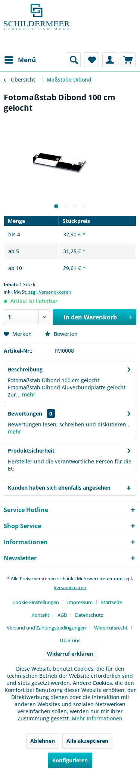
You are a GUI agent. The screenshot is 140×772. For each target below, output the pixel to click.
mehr (28, 394)
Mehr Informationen (97, 718)
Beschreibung (25, 369)
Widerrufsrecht (111, 627)
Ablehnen (42, 740)
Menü (27, 59)
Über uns (70, 640)
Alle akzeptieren (87, 740)
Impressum (80, 602)
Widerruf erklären (70, 653)
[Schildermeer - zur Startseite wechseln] (37, 26)
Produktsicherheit (31, 450)
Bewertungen (25, 413)
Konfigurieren (70, 760)
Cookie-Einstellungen (35, 602)
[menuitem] (20, 59)
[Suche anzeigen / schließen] (73, 59)
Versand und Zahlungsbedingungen (46, 627)
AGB (62, 615)
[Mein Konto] (109, 59)
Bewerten (65, 333)
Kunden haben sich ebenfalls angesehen (59, 487)
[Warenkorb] (128, 59)
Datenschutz (89, 615)
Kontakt (40, 615)
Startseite (111, 602)
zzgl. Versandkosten (49, 292)
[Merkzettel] (91, 59)
